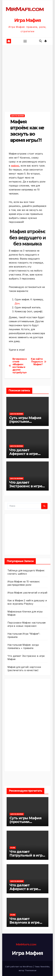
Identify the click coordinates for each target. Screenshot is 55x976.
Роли (12, 848)
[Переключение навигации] (25, 41)
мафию (15, 165)
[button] (40, 41)
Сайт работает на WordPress (19, 966)
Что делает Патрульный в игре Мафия (27, 855)
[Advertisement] (27, 82)
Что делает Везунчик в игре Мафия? (24, 922)
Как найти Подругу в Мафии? (37, 362)
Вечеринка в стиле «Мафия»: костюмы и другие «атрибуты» (19, 366)
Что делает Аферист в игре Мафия (23, 454)
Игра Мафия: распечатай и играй (27, 592)
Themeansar (31, 970)
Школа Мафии (17, 116)
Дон (17, 303)
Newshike (44, 966)
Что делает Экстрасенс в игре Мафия (25, 486)
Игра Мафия (27, 20)
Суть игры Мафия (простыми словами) (25, 421)
